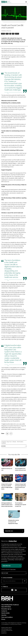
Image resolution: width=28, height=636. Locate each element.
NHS (10, 33)
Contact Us (4, 611)
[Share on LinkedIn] (7, 433)
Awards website (5, 613)
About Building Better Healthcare (10, 604)
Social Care (17, 33)
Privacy (3, 619)
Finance (7, 33)
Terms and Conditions (7, 617)
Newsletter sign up (6, 609)
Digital (13, 33)
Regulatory (3, 33)
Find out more (4, 573)
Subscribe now (9, 531)
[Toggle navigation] (26, 2)
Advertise (3, 615)
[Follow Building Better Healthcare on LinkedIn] (16, 590)
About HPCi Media (6, 606)
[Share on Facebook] (11, 433)
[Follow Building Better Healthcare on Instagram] (12, 590)
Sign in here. (13, 569)
